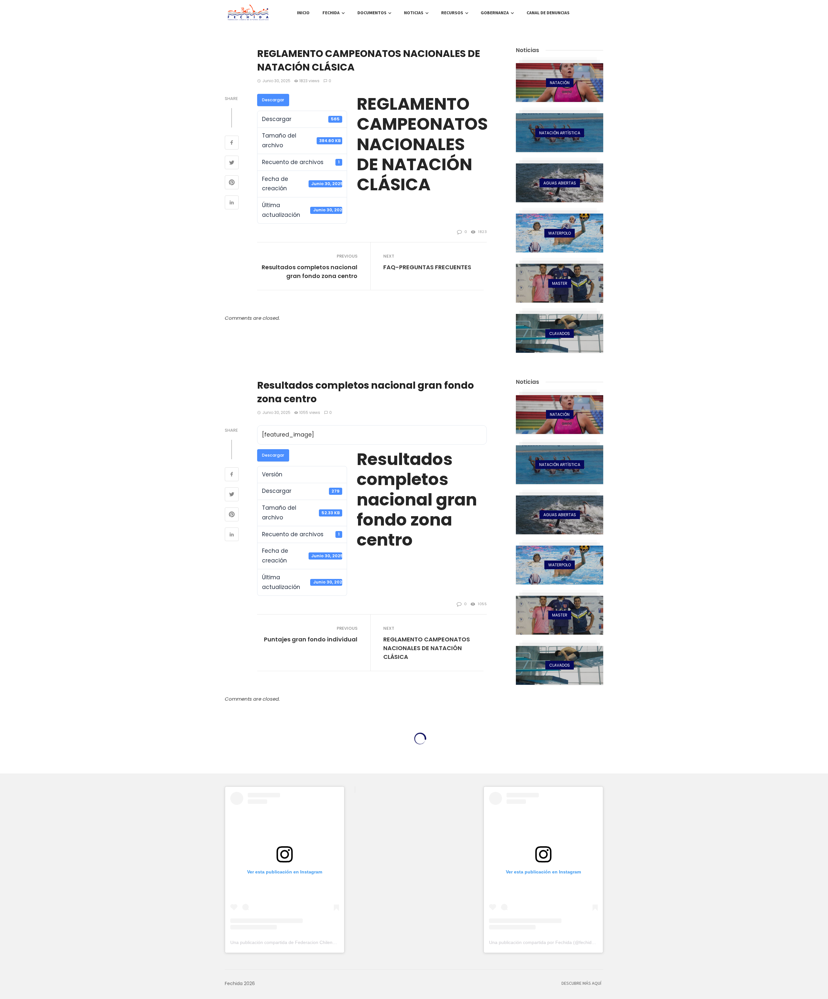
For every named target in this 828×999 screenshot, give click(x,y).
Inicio (303, 13)
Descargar (273, 100)
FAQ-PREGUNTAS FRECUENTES (427, 267)
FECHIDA (331, 13)
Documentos (372, 13)
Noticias (413, 13)
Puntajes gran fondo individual (310, 639)
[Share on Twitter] (232, 163)
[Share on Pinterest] (232, 183)
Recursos (452, 13)
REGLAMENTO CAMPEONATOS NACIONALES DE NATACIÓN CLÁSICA (426, 648)
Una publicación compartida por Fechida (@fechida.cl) (544, 942)
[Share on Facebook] (232, 143)
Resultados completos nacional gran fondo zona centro (309, 271)
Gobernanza (495, 13)
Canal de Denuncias (548, 13)
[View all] (559, 82)
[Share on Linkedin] (232, 203)
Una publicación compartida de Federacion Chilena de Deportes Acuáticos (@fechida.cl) (320, 942)
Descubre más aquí (581, 983)
